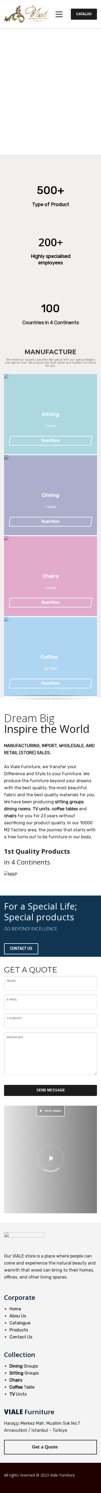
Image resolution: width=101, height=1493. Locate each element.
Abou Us (17, 1315)
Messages (15, 1037)
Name (11, 981)
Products (18, 1330)
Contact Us (20, 1337)
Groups (23, 1366)
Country (14, 1018)
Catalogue (19, 1322)
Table (21, 1387)
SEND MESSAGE (50, 1090)
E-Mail (12, 999)
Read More (50, 440)
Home (15, 1308)
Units (18, 1394)
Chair (14, 1380)
